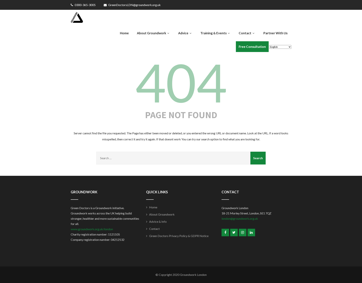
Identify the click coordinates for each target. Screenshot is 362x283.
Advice (183, 33)
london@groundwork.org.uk (240, 218)
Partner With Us (275, 33)
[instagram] (242, 232)
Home (124, 33)
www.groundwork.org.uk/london (92, 229)
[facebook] (225, 232)
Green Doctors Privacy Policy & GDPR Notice (179, 236)
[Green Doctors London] (77, 18)
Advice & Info (158, 221)
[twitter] (234, 232)
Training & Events (213, 33)
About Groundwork (151, 33)
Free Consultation (252, 47)
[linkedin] (251, 232)
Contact (245, 33)
